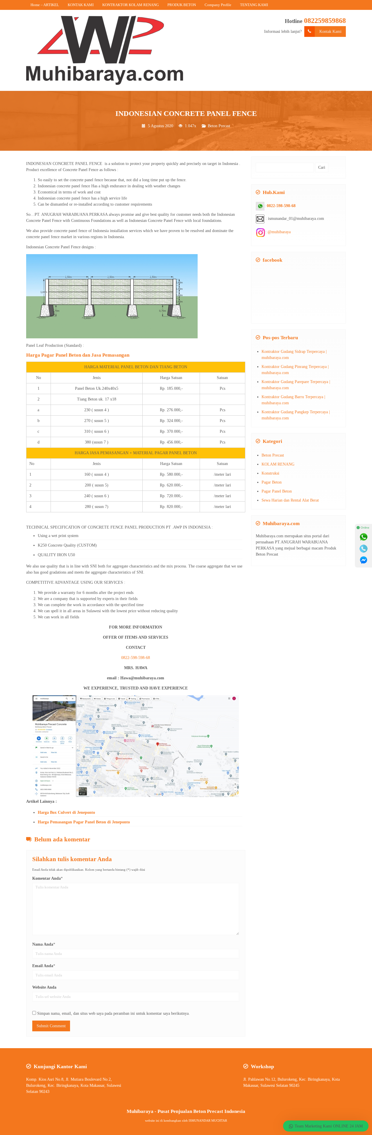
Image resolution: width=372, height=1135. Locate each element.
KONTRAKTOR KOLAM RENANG (130, 5)
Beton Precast (219, 126)
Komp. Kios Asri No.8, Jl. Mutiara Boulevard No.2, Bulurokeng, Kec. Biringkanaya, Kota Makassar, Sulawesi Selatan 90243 (73, 1085)
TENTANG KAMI (254, 5)
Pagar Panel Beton (277, 491)
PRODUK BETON (181, 5)
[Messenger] (363, 560)
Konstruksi (270, 473)
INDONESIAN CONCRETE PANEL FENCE (186, 113)
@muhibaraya (279, 232)
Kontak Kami (330, 31)
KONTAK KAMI (81, 5)
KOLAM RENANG (278, 464)
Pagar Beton (272, 482)
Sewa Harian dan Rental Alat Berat (290, 500)
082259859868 (325, 20)
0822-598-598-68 (135, 658)
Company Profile (218, 5)
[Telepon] (363, 548)
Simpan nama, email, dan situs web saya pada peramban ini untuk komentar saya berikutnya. (113, 1013)
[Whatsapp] (363, 537)
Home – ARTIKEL (45, 5)
